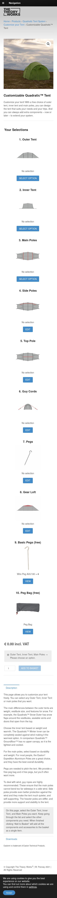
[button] (48, 44)
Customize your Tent (14, 24)
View (28, 581)
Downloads (11, 839)
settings (33, 886)
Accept (9, 892)
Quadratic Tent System (34, 21)
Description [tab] (11, 687)
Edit (27, 329)
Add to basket (29, 668)
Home (7, 21)
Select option (28, 178)
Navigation (15, 2)
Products (16, 21)
